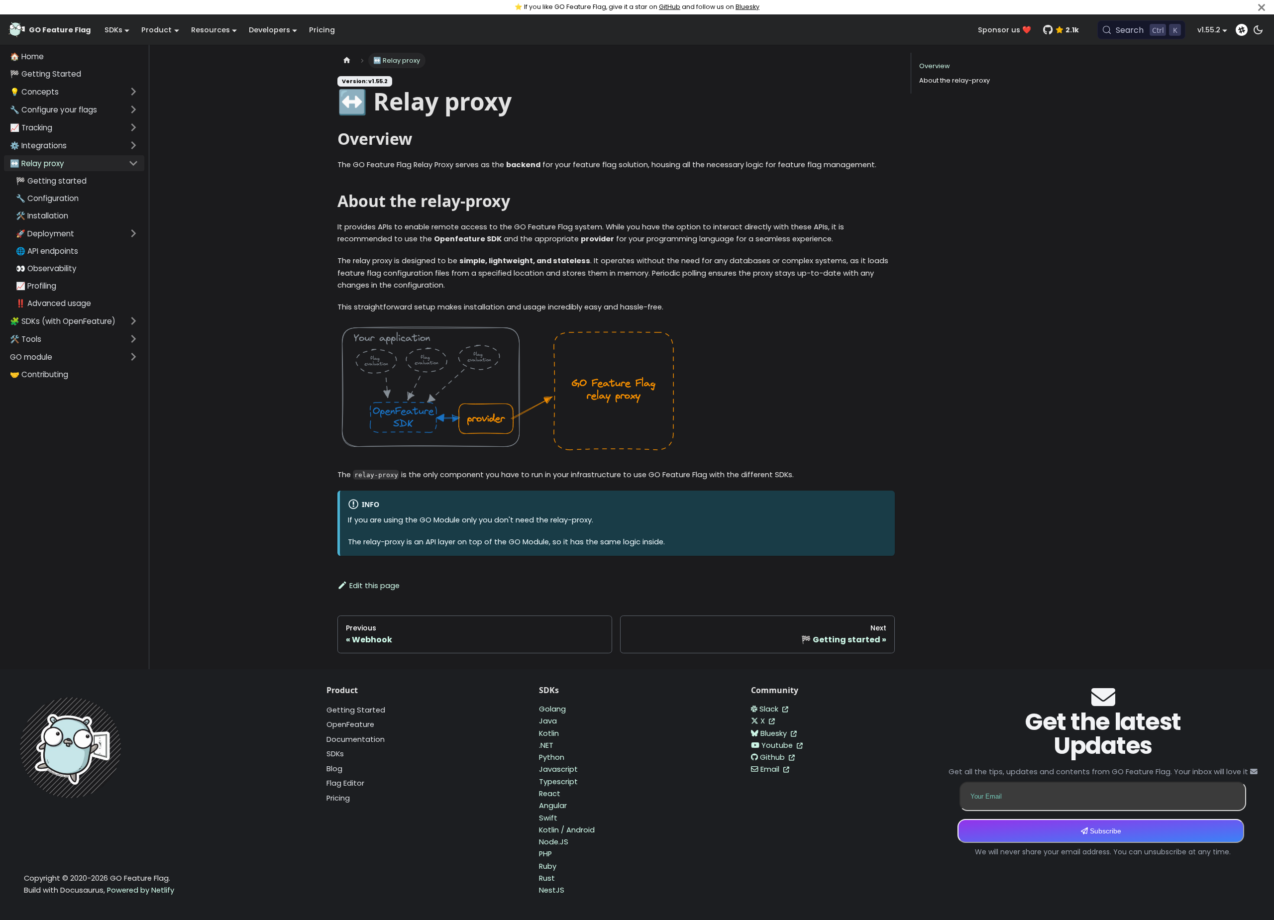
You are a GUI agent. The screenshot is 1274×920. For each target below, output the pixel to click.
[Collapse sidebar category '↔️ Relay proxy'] (133, 163)
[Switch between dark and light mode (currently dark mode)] (1258, 30)
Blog (334, 769)
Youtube (778, 745)
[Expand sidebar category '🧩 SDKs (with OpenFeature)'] (133, 321)
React (549, 794)
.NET (546, 745)
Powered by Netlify (140, 890)
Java (548, 721)
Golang (552, 709)
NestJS (551, 890)
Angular (553, 806)
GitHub (669, 6)
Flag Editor (345, 783)
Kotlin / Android (567, 830)
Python (551, 757)
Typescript (558, 782)
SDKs (335, 754)
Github (773, 757)
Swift (548, 818)
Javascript (558, 769)
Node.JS (553, 842)
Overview (934, 66)
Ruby (547, 866)
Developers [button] (269, 30)
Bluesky (747, 6)
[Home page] (346, 60)
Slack (769, 709)
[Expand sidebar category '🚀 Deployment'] (133, 233)
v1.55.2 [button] (1208, 30)
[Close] (1261, 7)
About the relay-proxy (954, 80)
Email (770, 769)
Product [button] (156, 30)
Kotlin (549, 733)
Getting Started (355, 710)
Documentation (355, 739)
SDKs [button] (113, 30)
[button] (74, 92)
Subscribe (1104, 831)
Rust (547, 878)
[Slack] (1241, 29)
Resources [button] (210, 30)
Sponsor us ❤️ (1004, 30)
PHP (545, 854)
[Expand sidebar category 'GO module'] (133, 357)
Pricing (322, 30)
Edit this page (374, 586)
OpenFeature (350, 724)
